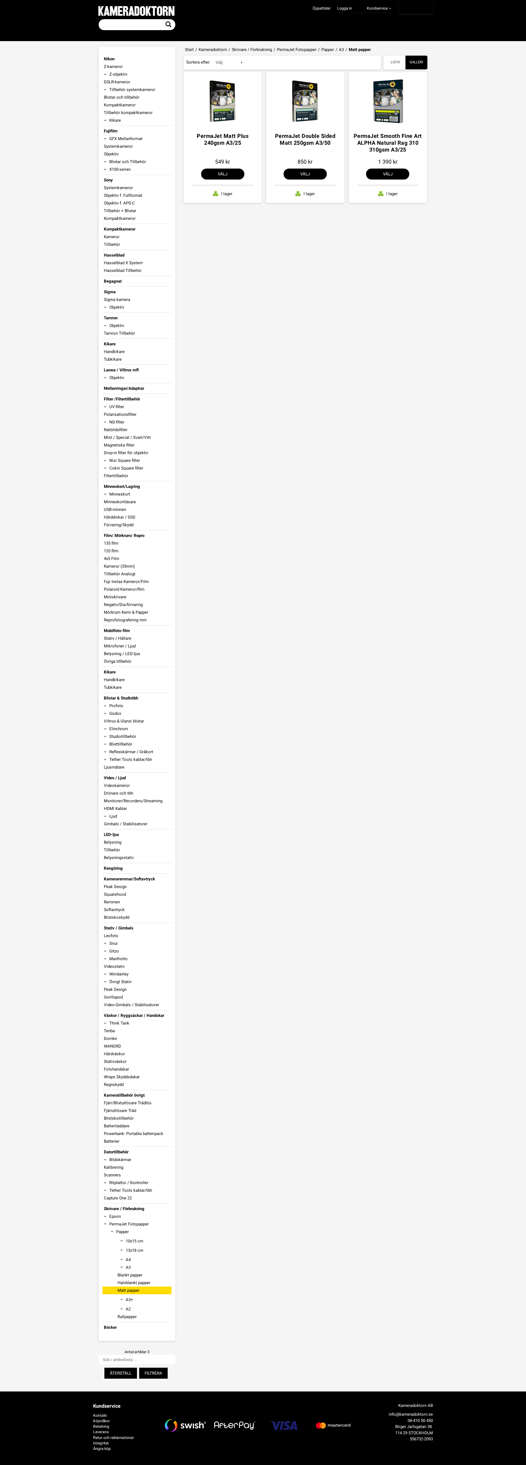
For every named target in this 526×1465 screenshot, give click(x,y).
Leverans (101, 1432)
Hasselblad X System (123, 262)
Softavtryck (114, 909)
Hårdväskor (114, 1053)
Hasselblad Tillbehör (123, 270)
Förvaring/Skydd (118, 524)
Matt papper (128, 1290)
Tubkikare (113, 359)
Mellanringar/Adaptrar (124, 388)
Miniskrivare (115, 596)
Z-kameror (113, 66)
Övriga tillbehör (118, 661)
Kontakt (100, 1415)
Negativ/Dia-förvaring (123, 604)
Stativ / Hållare (117, 638)
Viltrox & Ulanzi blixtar (124, 721)
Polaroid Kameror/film (124, 589)
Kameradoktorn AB (415, 1405)
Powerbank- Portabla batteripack (133, 1133)
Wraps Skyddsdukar (122, 1076)
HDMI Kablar (115, 808)
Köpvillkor (101, 1421)
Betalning (101, 1426)
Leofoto (111, 935)
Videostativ (114, 966)
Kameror (111, 236)
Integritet (101, 1443)
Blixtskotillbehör (119, 1118)
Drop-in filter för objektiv (126, 452)
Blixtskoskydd (116, 917)
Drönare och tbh (118, 793)
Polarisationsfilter (120, 414)
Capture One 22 (118, 1198)
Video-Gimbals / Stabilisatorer (131, 1004)
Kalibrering (113, 1167)
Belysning (112, 842)
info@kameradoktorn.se (411, 1414)
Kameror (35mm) (119, 566)
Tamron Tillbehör (119, 333)
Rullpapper (127, 1316)
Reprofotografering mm (125, 620)
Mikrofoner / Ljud (120, 646)
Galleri (416, 62)
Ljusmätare (114, 767)
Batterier (111, 1141)
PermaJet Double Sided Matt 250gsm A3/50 (305, 139)
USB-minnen (115, 509)
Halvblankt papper (134, 1282)
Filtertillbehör (116, 475)
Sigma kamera (117, 299)
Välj (222, 174)
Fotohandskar (116, 1069)
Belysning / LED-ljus (122, 653)
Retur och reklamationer (113, 1437)
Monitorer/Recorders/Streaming (133, 800)
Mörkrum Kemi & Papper (126, 612)
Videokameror (117, 785)
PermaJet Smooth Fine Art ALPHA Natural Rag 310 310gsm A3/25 (388, 143)
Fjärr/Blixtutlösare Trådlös (127, 1102)
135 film (111, 543)
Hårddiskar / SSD (119, 517)
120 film (111, 550)
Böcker (110, 1327)
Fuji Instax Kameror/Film (126, 581)
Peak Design (115, 886)
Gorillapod (113, 997)
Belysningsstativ (119, 857)
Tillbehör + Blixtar (120, 210)
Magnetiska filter (119, 445)
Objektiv (111, 154)
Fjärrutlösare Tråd (120, 1110)
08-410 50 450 (420, 1420)
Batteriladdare (116, 1125)
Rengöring (113, 868)
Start (189, 49)
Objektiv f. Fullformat (123, 195)
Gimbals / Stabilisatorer (125, 823)
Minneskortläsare (120, 501)
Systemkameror (118, 146)
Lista (395, 62)
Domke (110, 1038)
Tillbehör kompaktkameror (128, 112)
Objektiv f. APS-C (119, 203)
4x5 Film (111, 558)
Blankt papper (130, 1275)
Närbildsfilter (115, 429)
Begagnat (113, 281)
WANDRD (112, 1046)
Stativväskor (115, 1061)
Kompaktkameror (120, 105)
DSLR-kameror (117, 81)
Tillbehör (112, 244)
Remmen (112, 902)
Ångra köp (102, 1448)
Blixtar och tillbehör (121, 97)
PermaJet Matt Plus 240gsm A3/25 (222, 139)
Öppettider (322, 8)
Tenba (109, 1030)
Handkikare (114, 351)
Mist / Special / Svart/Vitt (127, 437)
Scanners (112, 1175)
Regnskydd (114, 1084)
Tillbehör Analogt (119, 573)
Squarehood (115, 894)
